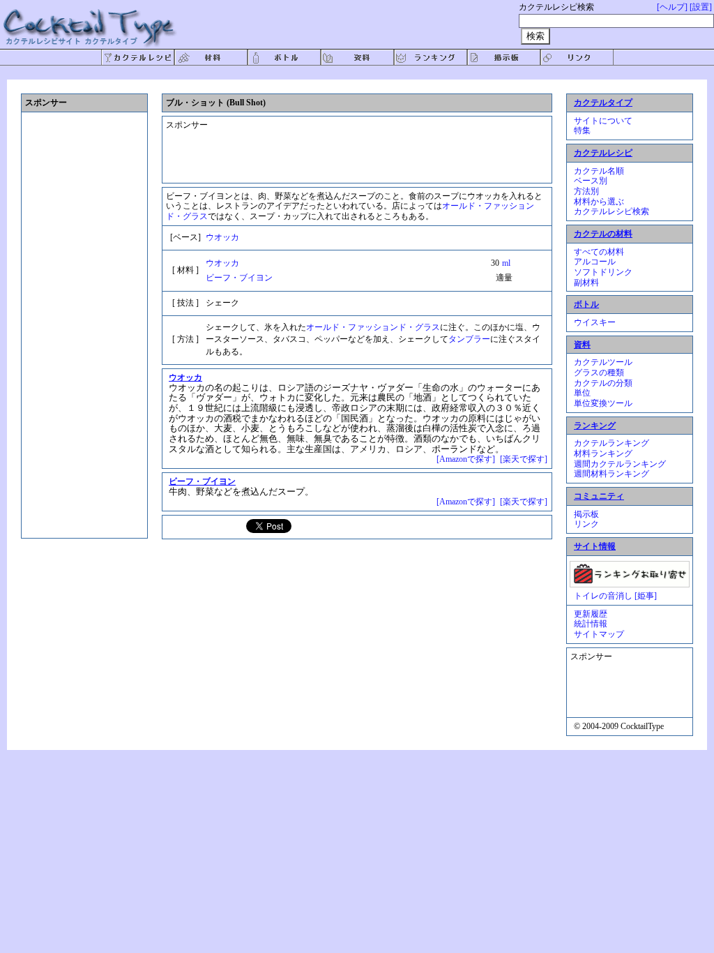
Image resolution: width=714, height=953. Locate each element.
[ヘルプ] (672, 7)
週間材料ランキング (611, 474)
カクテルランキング (611, 443)
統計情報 (590, 624)
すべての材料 (599, 252)
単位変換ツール (603, 403)
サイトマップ (599, 634)
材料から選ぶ (599, 202)
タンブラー (469, 339)
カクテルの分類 (603, 383)
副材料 (586, 282)
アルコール (595, 262)
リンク (586, 524)
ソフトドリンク (603, 272)
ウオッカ (222, 237)
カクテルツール (603, 362)
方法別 (586, 191)
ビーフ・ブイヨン (239, 278)
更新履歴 (590, 614)
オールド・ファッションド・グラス (373, 327)
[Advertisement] (346, 144)
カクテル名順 (599, 171)
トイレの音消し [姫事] (615, 596)
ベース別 (590, 181)
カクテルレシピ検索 (611, 211)
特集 (582, 130)
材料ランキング (603, 453)
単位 (582, 393)
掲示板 (586, 514)
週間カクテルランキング (620, 464)
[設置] (701, 7)
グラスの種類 (599, 372)
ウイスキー (595, 322)
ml (506, 263)
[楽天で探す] (523, 459)
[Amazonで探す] (465, 459)
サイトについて (603, 121)
